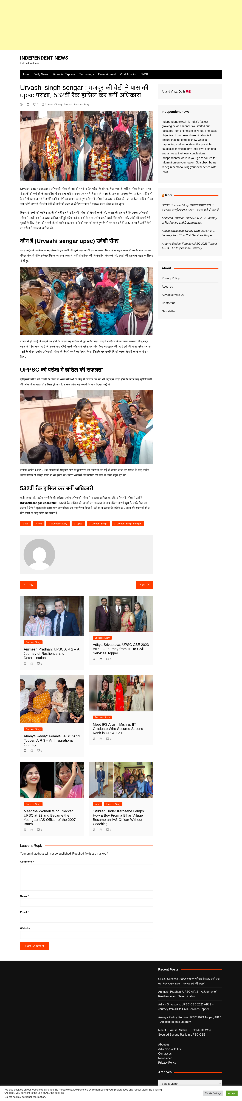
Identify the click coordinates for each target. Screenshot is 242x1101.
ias (26, 523)
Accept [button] (231, 1093)
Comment (27, 861)
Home (25, 74)
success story (59, 523)
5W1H (145, 74)
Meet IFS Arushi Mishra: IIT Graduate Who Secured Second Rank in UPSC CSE (118, 728)
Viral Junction (128, 74)
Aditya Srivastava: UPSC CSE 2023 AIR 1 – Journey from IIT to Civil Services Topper (121, 649)
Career (49, 104)
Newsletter (168, 311)
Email (24, 912)
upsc (79, 523)
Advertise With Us (173, 294)
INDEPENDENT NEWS (44, 58)
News (97, 804)
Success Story (81, 104)
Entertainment (107, 74)
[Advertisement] (106, 25)
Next (142, 584)
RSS (168, 195)
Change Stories (63, 104)
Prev (30, 584)
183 (188, 91)
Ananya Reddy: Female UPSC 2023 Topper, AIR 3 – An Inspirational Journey (52, 740)
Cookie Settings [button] (213, 1093)
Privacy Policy (171, 278)
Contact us (168, 303)
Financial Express (63, 74)
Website (25, 928)
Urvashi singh (99, 523)
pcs (40, 523)
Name (24, 896)
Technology (86, 74)
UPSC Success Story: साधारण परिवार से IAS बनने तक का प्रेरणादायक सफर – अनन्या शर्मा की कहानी (189, 981)
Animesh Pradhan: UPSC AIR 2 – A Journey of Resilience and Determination (51, 653)
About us (167, 286)
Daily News (41, 74)
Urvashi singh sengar (129, 523)
